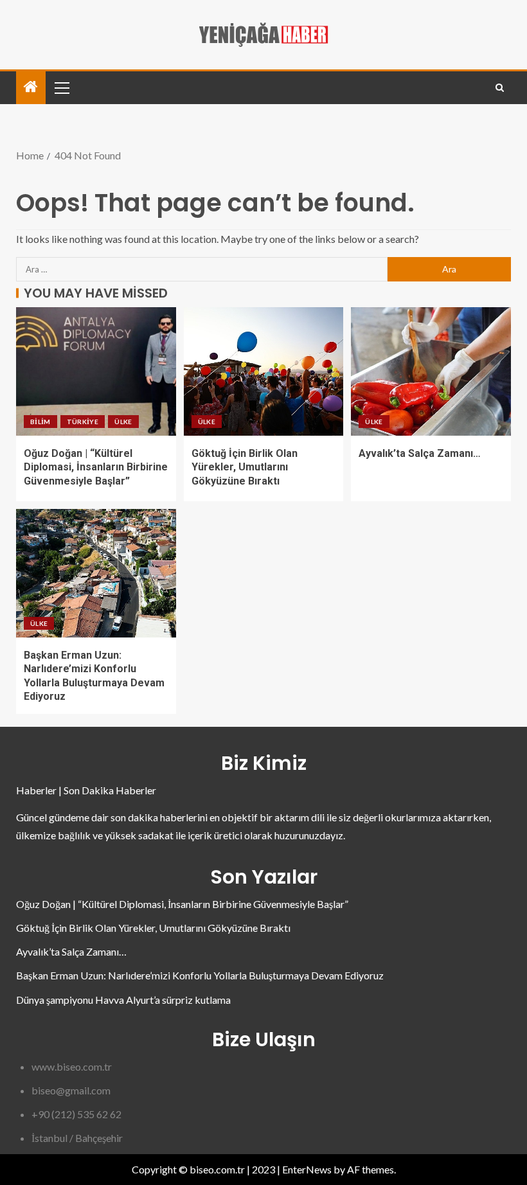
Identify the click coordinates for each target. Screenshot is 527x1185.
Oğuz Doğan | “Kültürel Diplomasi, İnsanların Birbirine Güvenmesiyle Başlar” (96, 467)
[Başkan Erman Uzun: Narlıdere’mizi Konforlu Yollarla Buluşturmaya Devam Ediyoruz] (96, 573)
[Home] (31, 87)
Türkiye (82, 421)
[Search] (500, 87)
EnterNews (307, 1169)
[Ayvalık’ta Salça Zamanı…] (431, 371)
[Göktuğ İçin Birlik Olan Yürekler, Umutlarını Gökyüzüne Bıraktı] (264, 371)
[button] (61, 87)
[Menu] (61, 87)
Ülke (123, 421)
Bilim (40, 421)
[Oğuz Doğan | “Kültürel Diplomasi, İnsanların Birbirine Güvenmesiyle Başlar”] (96, 371)
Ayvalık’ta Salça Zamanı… (420, 453)
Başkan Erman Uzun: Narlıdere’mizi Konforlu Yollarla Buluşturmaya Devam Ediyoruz (200, 975)
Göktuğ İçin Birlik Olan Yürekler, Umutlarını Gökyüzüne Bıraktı (245, 467)
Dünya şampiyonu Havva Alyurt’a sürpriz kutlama (123, 999)
